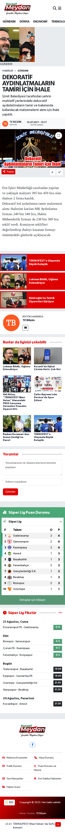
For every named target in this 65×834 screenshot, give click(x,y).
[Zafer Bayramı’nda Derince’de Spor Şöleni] (48, 383)
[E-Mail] (25, 328)
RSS (11, 802)
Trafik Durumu (14, 766)
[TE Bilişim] (11, 322)
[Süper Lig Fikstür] (60, 612)
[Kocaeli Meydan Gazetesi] (17, 8)
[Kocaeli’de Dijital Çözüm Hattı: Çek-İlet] (48, 355)
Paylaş (10, 171)
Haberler (7, 71)
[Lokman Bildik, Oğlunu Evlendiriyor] (17, 355)
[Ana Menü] (59, 8)
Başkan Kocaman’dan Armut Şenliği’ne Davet (16, 437)
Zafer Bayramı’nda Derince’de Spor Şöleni (45, 397)
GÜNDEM (9, 21)
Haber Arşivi (13, 787)
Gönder (10, 491)
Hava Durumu (46, 757)
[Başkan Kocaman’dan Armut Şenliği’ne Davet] (17, 423)
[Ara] (55, 8)
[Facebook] (32, 745)
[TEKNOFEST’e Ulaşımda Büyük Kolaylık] (48, 423)
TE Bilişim (29, 320)
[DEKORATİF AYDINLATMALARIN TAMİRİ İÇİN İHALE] (32, 148)
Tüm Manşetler (14, 778)
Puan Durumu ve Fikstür (45, 768)
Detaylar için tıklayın (32, 599)
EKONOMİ (40, 21)
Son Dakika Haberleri (49, 778)
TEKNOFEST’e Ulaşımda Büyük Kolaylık (43, 437)
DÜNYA (24, 21)
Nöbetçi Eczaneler (17, 757)
